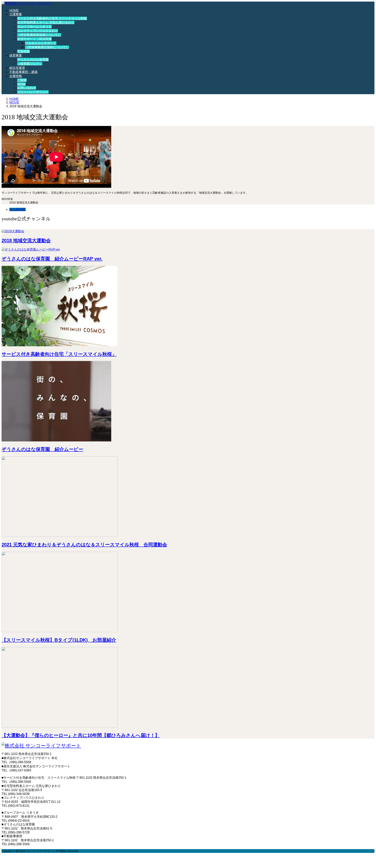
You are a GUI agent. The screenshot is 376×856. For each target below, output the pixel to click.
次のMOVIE (17, 209)
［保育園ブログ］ (29, 63)
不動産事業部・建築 (23, 72)
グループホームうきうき (34, 26)
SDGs (21, 84)
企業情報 (15, 76)
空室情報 (23, 51)
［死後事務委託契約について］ (47, 47)
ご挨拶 (22, 80)
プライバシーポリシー (33, 92)
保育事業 (15, 55)
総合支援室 (17, 67)
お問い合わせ (26, 87)
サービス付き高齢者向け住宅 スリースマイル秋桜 (52, 18)
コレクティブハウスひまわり (37, 30)
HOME (14, 10)
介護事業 (15, 14)
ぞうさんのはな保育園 (33, 59)
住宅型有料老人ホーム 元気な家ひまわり (45, 22)
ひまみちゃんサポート (40, 43)
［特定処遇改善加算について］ (39, 34)
